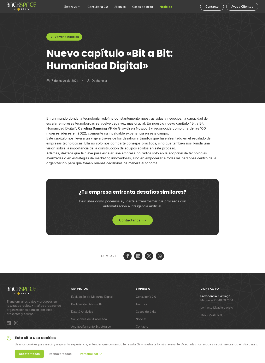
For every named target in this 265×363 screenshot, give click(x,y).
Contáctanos (129, 220)
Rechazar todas (60, 354)
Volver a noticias (67, 36)
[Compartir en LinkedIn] (138, 256)
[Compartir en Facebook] (127, 256)
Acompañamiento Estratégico (91, 326)
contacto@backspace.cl (217, 307)
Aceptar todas (29, 354)
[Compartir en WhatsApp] (160, 256)
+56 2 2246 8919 (212, 315)
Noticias (166, 6)
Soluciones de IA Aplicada (89, 319)
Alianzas (120, 6)
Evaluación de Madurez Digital (92, 296)
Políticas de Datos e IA (86, 304)
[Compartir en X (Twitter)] (149, 256)
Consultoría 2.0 (98, 6)
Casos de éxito (142, 6)
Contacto (212, 6)
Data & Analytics (82, 311)
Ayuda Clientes (242, 6)
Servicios (70, 6)
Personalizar (89, 354)
